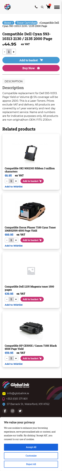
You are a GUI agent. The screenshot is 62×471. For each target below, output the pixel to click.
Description (14, 81)
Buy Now (28, 68)
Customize (31, 455)
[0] (49, 7)
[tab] (13, 81)
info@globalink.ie (18, 393)
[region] (31, 444)
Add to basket (28, 60)
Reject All (31, 464)
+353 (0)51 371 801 (17, 398)
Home (8, 22)
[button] (14, 186)
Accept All (31, 447)
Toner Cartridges (27, 22)
